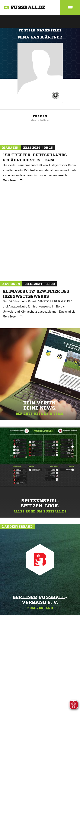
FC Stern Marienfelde (40, 30)
